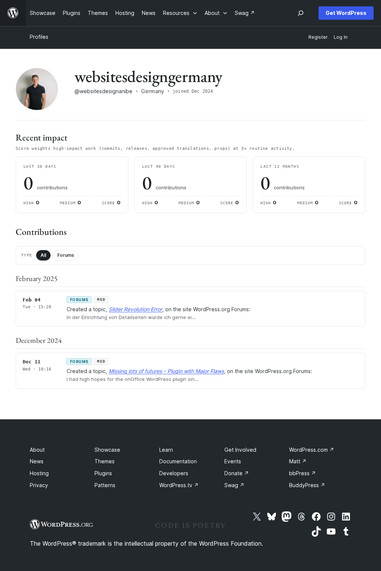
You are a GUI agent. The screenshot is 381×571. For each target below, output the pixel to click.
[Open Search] (300, 13)
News (37, 461)
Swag (234, 485)
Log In (341, 37)
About (37, 450)
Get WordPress (346, 13)
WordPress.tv (179, 485)
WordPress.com (311, 450)
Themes (105, 461)
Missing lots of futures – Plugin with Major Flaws (166, 371)
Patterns (105, 485)
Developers (173, 473)
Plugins (103, 473)
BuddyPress (307, 485)
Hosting (39, 473)
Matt (298, 461)
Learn (166, 450)
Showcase (107, 450)
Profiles (39, 37)
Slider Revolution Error (135, 309)
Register (318, 37)
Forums (65, 255)
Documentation (178, 461)
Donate (236, 473)
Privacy (39, 485)
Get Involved (240, 450)
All (43, 255)
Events (232, 461)
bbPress (302, 473)
